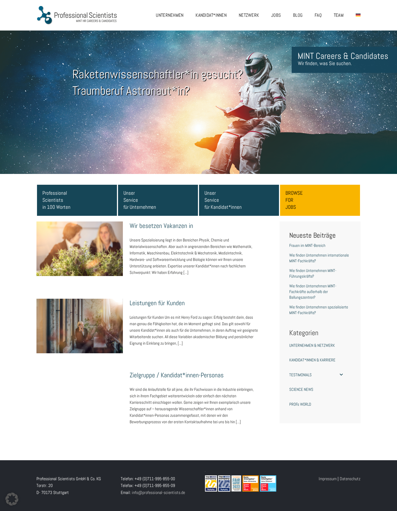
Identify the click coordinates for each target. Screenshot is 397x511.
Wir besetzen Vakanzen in (79, 243)
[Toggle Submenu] (341, 374)
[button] (12, 499)
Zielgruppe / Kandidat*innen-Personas (79, 392)
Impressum (328, 479)
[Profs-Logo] (76, 7)
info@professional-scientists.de (158, 492)
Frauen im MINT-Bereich (307, 245)
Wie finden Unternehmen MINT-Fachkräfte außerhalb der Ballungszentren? (312, 291)
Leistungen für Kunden (79, 320)
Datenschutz (350, 479)
